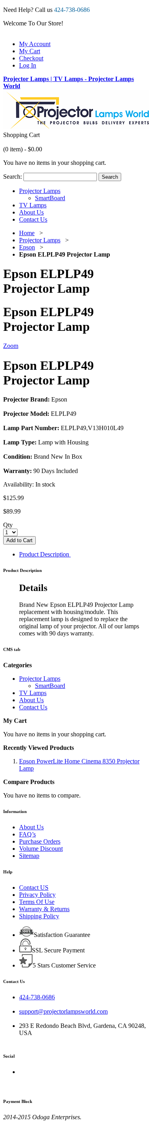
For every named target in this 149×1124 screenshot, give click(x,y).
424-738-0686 (37, 997)
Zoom (10, 345)
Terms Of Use (36, 901)
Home (27, 233)
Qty (8, 524)
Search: (12, 176)
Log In (27, 65)
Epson (27, 247)
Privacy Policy (37, 894)
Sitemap (29, 855)
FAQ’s (27, 834)
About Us (31, 827)
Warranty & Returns (44, 909)
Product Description (44, 554)
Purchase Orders (39, 841)
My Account (34, 44)
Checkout (31, 58)
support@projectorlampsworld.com (63, 1011)
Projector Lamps (39, 240)
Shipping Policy (39, 916)
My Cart (29, 51)
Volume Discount (41, 848)
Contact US (33, 887)
